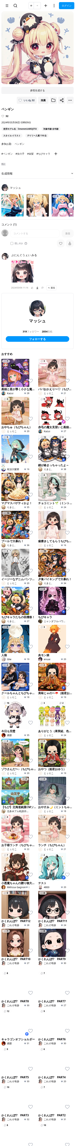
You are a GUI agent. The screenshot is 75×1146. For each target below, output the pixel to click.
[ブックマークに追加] (53, 100)
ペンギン (19, 143)
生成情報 (7, 173)
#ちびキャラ (43, 153)
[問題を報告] (42, 287)
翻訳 (3, 164)
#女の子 (20, 153)
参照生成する (37, 90)
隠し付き (19, 243)
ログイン (67, 5)
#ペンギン (7, 153)
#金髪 (30, 153)
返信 (53, 287)
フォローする (37, 339)
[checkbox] (11, 243)
